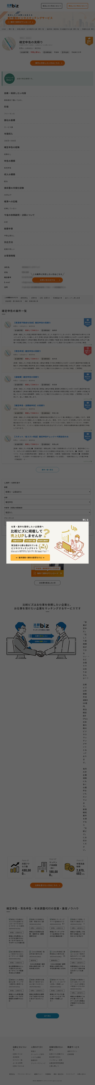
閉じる (86, 519)
